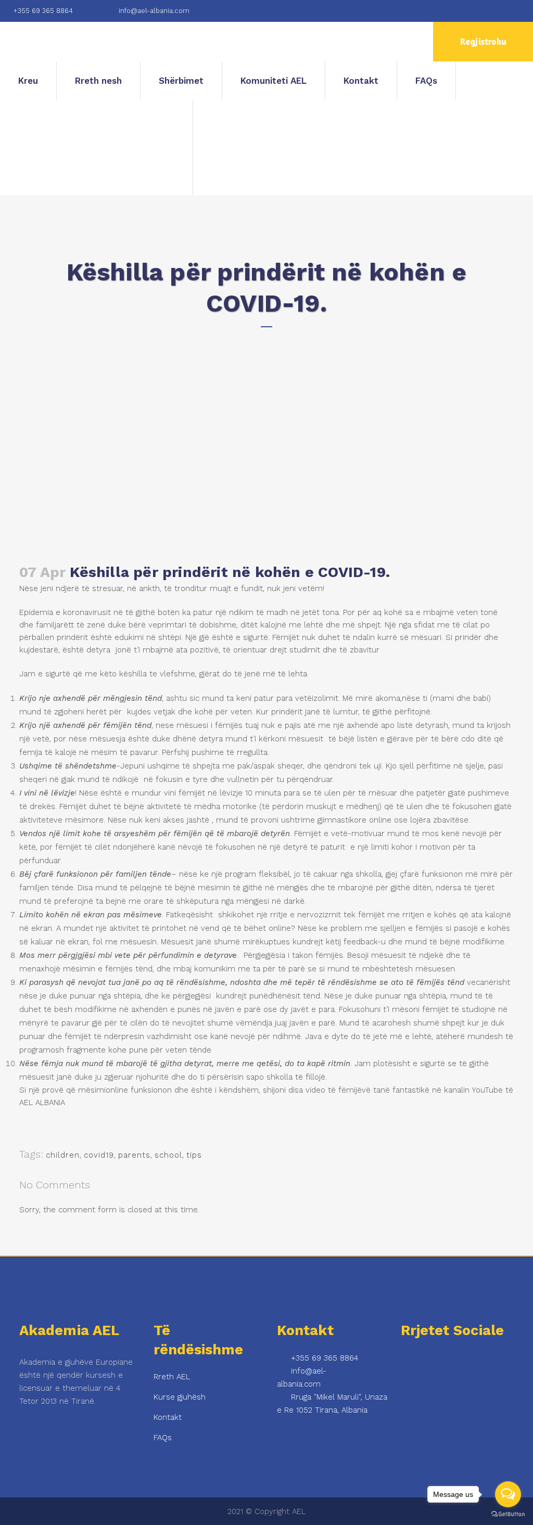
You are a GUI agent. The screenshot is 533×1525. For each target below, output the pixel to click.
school (168, 1155)
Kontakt (168, 1417)
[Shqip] (96, 147)
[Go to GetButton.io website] (508, 1514)
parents (134, 1155)
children (63, 1155)
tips (194, 1155)
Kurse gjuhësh (180, 1397)
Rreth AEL (172, 1376)
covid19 (99, 1155)
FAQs (163, 1437)
